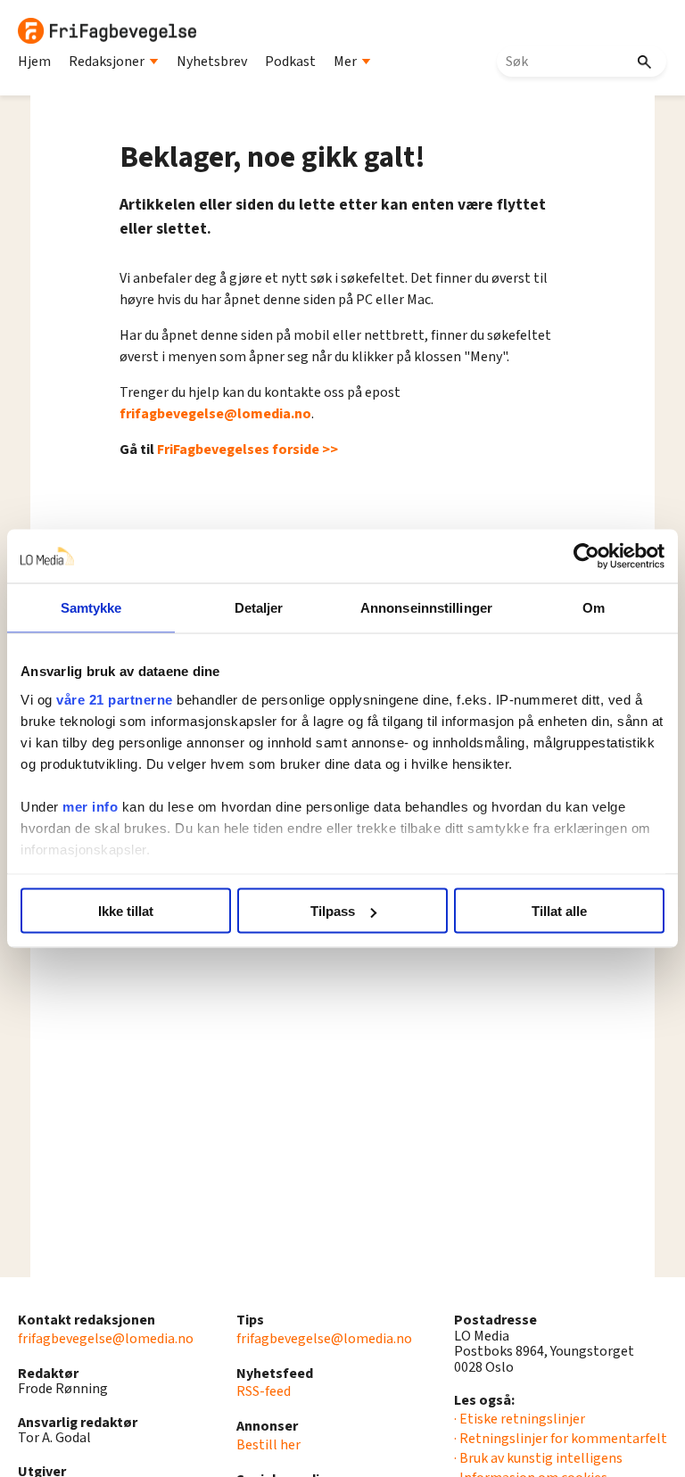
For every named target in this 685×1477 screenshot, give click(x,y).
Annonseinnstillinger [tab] (426, 607)
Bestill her (268, 1445)
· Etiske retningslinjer (519, 1419)
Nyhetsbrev (212, 61)
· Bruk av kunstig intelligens (538, 1458)
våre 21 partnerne (114, 698)
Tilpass (332, 911)
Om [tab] (593, 607)
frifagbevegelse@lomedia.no (215, 414)
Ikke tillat (125, 911)
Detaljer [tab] (259, 607)
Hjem (34, 61)
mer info (90, 805)
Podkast (290, 61)
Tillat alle (559, 911)
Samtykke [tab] (91, 607)
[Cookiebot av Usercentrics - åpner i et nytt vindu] (586, 556)
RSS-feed (263, 1391)
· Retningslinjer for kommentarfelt (560, 1438)
